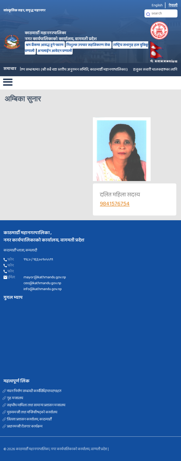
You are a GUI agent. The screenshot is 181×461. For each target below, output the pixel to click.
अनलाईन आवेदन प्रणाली (54, 51)
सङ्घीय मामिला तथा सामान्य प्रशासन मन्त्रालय (36, 405)
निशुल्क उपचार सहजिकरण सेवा (88, 45)
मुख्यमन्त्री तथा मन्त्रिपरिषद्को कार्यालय (32, 412)
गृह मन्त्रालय (15, 398)
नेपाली (173, 5)
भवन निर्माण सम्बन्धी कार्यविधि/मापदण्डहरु (34, 391)
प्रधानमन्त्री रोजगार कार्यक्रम (24, 426)
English (157, 5)
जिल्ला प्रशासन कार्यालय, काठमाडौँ (29, 419)
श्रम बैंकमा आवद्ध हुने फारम (44, 45)
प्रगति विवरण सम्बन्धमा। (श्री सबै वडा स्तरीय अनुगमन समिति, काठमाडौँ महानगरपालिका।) (63, 69)
